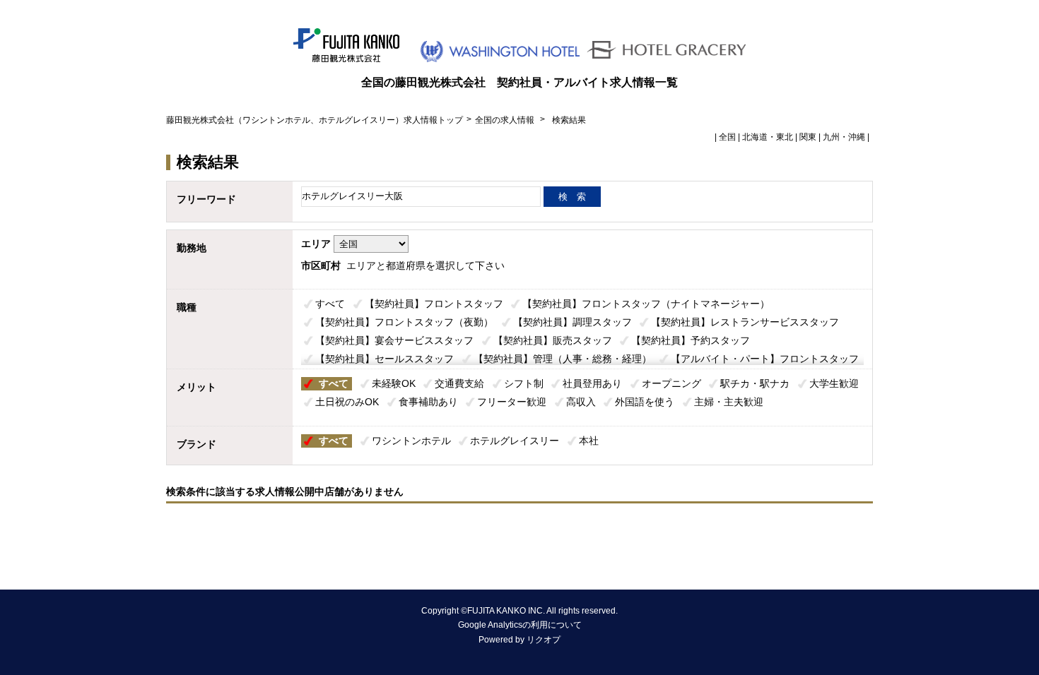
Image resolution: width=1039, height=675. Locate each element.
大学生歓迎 (834, 383)
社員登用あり (592, 383)
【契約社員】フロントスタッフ (434, 303)
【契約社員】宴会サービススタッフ (394, 340)
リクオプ (543, 640)
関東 (807, 137)
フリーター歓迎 (511, 401)
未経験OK (394, 383)
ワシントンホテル (411, 440)
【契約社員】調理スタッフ (572, 322)
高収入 (581, 401)
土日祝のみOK (347, 401)
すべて (330, 303)
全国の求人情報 (505, 120)
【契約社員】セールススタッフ (384, 358)
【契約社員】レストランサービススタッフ (745, 322)
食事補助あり (428, 401)
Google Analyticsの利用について (520, 625)
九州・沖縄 (844, 137)
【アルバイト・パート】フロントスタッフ (765, 358)
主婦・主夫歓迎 (728, 401)
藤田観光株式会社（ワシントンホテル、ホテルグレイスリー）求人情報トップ (314, 120)
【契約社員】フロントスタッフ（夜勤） (404, 322)
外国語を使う (644, 401)
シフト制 (524, 383)
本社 (589, 440)
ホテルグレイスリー (514, 440)
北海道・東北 (767, 137)
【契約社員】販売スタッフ (552, 340)
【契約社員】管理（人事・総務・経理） (563, 358)
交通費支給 (459, 383)
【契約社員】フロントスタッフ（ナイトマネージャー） (646, 303)
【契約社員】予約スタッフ (690, 340)
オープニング (671, 383)
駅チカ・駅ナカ (754, 383)
